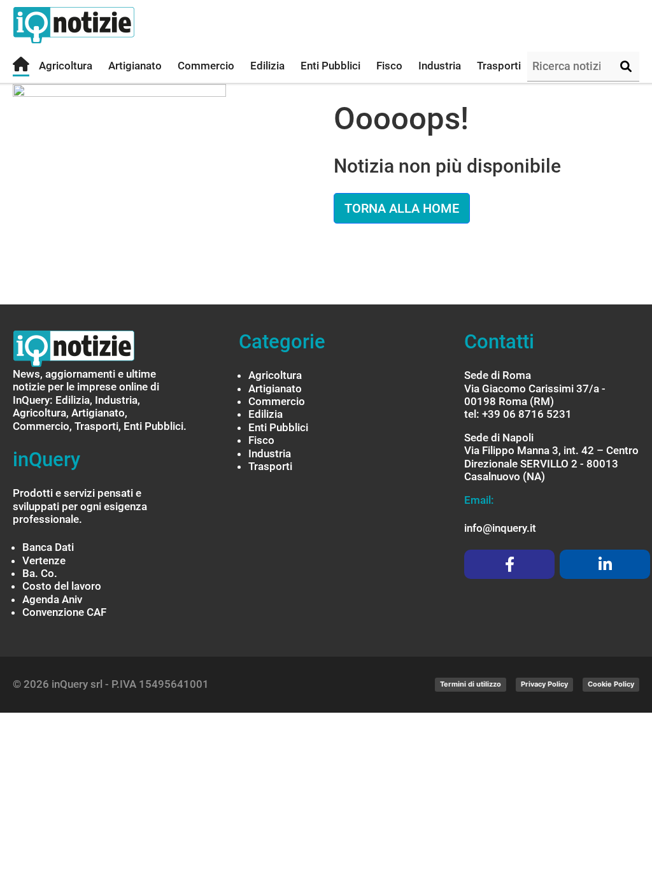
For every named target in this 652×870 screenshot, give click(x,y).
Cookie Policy (611, 684)
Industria (269, 453)
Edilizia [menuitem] (267, 65)
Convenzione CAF (64, 612)
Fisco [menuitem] (389, 65)
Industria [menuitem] (439, 65)
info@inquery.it (500, 528)
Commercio (276, 401)
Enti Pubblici (278, 427)
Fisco (261, 440)
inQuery (46, 459)
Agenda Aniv (52, 599)
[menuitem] (21, 66)
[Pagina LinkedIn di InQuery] (605, 564)
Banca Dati (48, 547)
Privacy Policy (544, 684)
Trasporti (270, 466)
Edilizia (265, 414)
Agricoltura (275, 375)
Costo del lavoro (61, 586)
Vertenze (44, 560)
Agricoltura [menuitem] (65, 65)
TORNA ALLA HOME (401, 208)
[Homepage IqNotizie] (99, 25)
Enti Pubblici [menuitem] (330, 65)
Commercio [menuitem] (206, 65)
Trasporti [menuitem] (499, 65)
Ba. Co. (39, 573)
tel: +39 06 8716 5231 (518, 414)
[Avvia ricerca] (626, 67)
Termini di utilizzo (470, 684)
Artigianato (275, 388)
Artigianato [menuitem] (135, 65)
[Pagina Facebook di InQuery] (509, 564)
